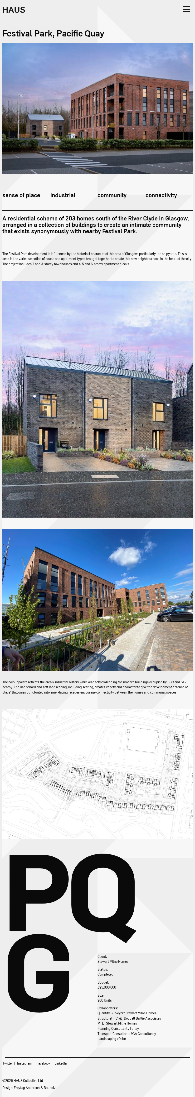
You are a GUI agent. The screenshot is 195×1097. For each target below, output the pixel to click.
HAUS (13, 9)
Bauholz (50, 1087)
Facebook (43, 1063)
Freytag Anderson (27, 1087)
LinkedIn (60, 1063)
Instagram (24, 1063)
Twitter (7, 1063)
